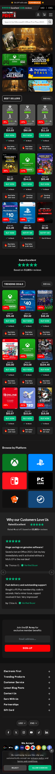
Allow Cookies (40, 767)
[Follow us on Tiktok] (39, 732)
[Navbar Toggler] (51, 14)
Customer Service (14, 682)
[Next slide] (51, 572)
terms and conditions (27, 761)
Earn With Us (11, 699)
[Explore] (14, 64)
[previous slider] (6, 40)
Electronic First (12, 671)
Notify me (27, 233)
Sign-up (27, 648)
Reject (15, 767)
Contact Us (10, 693)
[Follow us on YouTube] (31, 732)
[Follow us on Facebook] (8, 732)
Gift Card (9, 710)
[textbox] (42, 7)
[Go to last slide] (3, 572)
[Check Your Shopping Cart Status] (44, 14)
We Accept (27, 743)
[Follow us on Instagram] (24, 732)
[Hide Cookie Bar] (51, 750)
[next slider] (49, 40)
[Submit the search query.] (50, 22)
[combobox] (42, 7)
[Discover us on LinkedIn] (47, 732)
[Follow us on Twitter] (16, 732)
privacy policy (37, 758)
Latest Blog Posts (14, 688)
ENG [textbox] (50, 8)
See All (46, 98)
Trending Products (14, 677)
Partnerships (11, 704)
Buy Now (10, 135)
